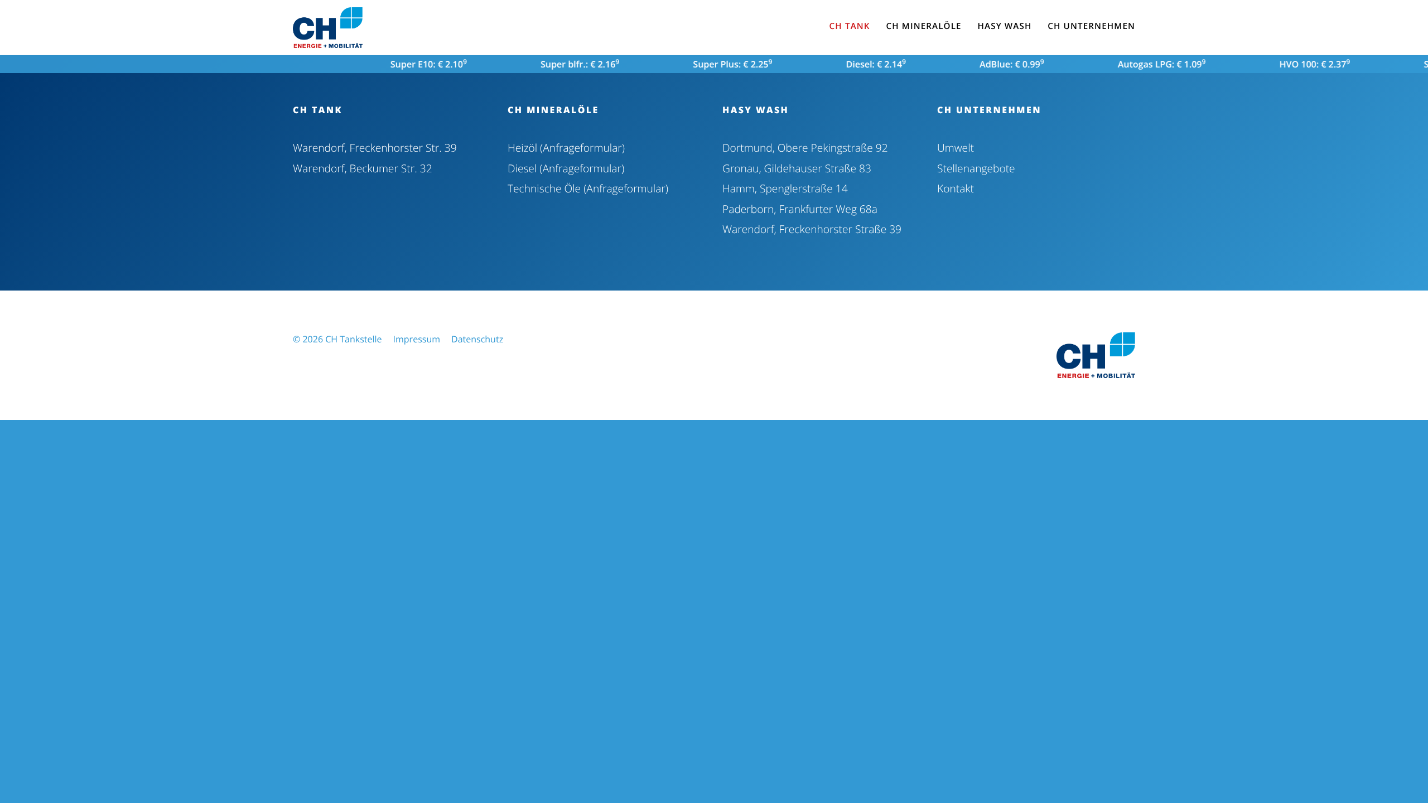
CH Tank (317, 110)
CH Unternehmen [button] (1091, 26)
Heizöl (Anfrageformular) (566, 147)
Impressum (416, 339)
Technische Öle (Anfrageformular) (588, 188)
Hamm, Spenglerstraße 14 (785, 188)
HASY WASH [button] (1004, 26)
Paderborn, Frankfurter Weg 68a (799, 208)
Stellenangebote (976, 168)
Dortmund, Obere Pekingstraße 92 (805, 147)
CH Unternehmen (989, 110)
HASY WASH (755, 110)
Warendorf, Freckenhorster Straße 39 (811, 228)
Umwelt (955, 147)
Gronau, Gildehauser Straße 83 (796, 168)
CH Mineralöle (553, 110)
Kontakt (955, 188)
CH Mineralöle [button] (923, 26)
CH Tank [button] (849, 26)
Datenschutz (477, 339)
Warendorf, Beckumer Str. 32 (362, 168)
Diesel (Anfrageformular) (566, 168)
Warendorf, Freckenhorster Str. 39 (375, 147)
